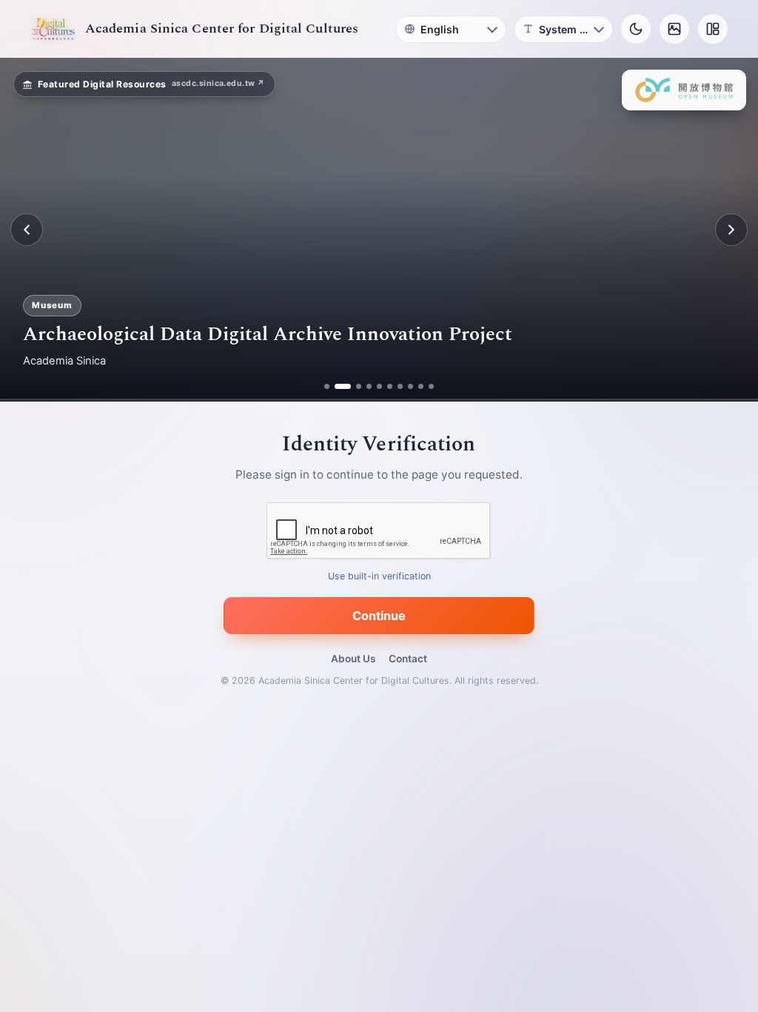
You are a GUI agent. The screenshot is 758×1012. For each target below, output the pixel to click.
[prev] (26, 229)
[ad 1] (326, 386)
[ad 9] (420, 386)
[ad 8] (410, 386)
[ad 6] (389, 386)
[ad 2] (337, 386)
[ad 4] (369, 386)
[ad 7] (400, 386)
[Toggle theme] (635, 28)
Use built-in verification (379, 576)
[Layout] (712, 28)
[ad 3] (353, 386)
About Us (353, 659)
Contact (408, 659)
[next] (731, 229)
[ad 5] (379, 386)
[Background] (674, 28)
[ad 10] (431, 386)
